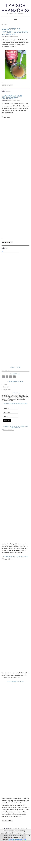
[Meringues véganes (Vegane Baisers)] (15, 559)
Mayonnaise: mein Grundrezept (12, 97)
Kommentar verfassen (16, 100)
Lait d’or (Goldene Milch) (15, 681)
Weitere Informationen (15, 840)
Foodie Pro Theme (18, 828)
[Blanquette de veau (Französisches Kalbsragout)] (15, 430)
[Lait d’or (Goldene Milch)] (15, 796)
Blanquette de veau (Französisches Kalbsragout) (15, 426)
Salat (7, 91)
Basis (6, 90)
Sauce (9, 91)
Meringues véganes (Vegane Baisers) (15, 557)
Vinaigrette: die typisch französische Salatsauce (15, 32)
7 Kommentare (15, 36)
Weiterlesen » (7, 85)
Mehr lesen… (11, 400)
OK (25, 840)
